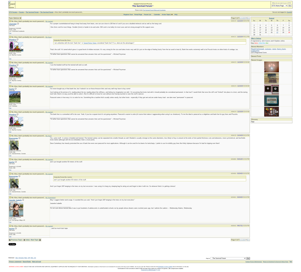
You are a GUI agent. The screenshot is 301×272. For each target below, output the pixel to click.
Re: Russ (48, 37)
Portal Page (138, 14)
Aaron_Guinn (281, 49)
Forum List (147, 14)
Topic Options (14, 18)
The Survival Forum (32, 12)
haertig (11, 89)
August (271, 18)
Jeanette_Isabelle (15, 200)
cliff (29, 257)
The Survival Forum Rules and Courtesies (154, 10)
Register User (128, 14)
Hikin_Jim (33, 257)
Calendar (157, 14)
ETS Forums (13, 12)
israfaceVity (255, 51)
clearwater (13, 24)
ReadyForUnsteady (257, 49)
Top (10, 33)
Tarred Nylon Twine (89, 43)
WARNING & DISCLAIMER (165, 266)
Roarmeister (13, 138)
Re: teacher (49, 21)
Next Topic (35, 240)
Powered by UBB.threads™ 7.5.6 (150, 270)
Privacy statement (15, 261)
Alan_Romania (19, 257)
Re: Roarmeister (50, 197)
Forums (21, 12)
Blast (25, 257)
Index (27, 240)
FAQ (175, 14)
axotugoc (268, 49)
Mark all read (36, 261)
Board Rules (27, 261)
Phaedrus (12, 40)
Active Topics (166, 14)
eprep (274, 49)
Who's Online (256, 38)
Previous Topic (16, 240)
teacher (11, 162)
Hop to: (208, 258)
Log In (289, 12)
